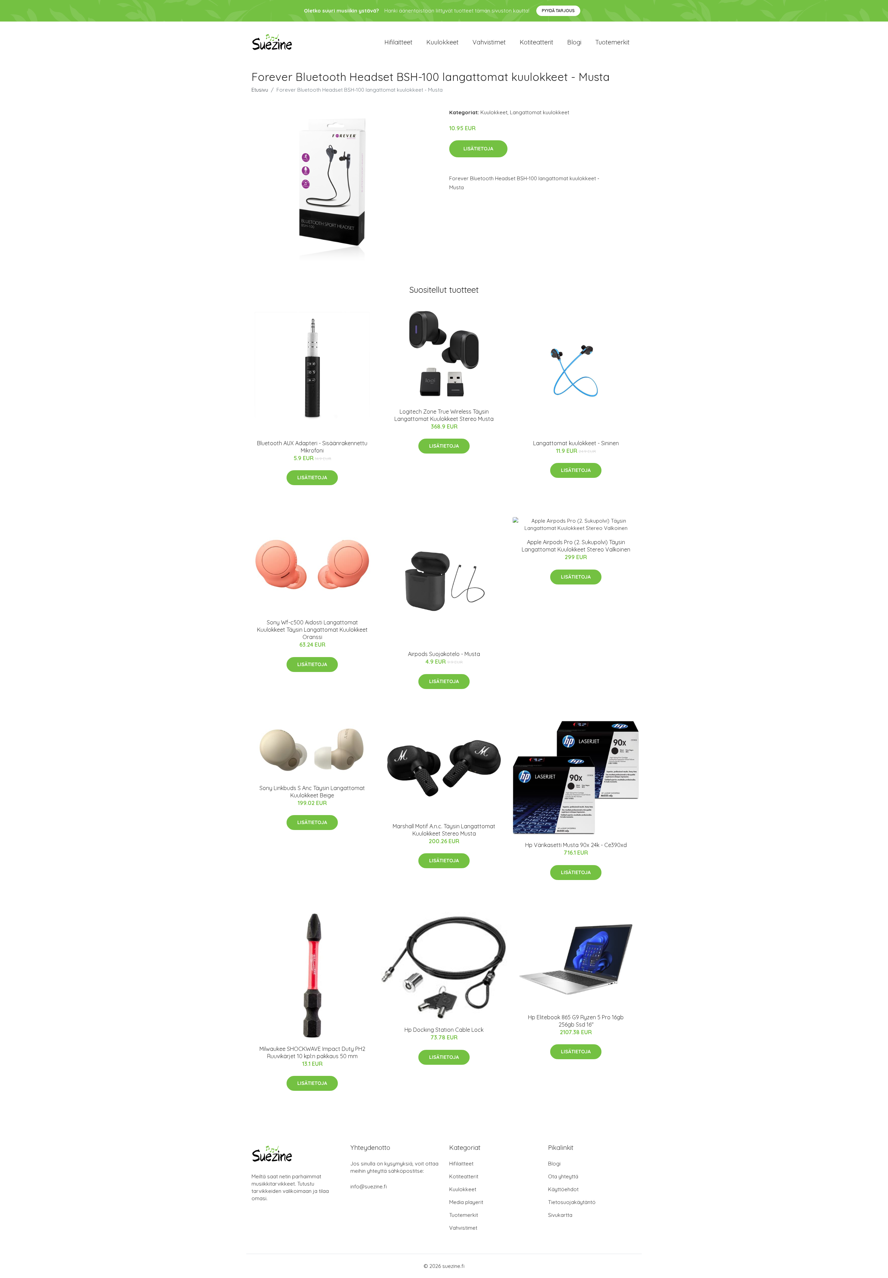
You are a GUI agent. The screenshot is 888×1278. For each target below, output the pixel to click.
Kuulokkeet (442, 42)
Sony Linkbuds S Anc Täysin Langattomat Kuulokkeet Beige (312, 792)
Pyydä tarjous (558, 10)
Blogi (574, 42)
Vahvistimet (489, 42)
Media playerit (466, 1202)
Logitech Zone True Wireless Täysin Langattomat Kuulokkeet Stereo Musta (444, 415)
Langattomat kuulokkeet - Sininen (576, 443)
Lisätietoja (478, 149)
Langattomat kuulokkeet (539, 112)
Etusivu (259, 89)
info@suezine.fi (368, 1186)
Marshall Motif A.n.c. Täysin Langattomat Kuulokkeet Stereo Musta (444, 830)
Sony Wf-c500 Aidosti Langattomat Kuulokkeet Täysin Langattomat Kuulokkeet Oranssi (312, 629)
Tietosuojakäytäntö (572, 1202)
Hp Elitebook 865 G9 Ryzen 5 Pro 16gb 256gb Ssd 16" (576, 1021)
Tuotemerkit (612, 42)
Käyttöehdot (563, 1189)
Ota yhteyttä (563, 1176)
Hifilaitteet (398, 42)
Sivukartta (560, 1215)
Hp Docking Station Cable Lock (444, 1029)
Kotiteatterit (536, 42)
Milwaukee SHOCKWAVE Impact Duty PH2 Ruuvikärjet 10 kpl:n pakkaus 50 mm (312, 1052)
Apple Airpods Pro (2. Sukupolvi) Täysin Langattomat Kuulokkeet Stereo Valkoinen (576, 546)
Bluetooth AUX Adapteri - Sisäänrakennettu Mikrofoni (312, 447)
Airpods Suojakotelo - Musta (444, 653)
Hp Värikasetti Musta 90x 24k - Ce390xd (576, 844)
